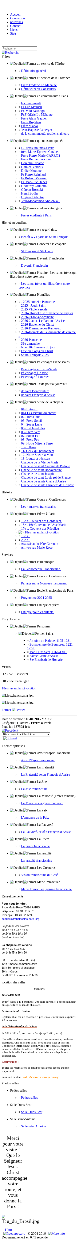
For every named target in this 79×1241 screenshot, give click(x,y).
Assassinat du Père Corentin (40, 543)
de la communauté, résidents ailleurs (45, 133)
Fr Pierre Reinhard (33, 174)
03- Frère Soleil (31, 420)
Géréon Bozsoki (32, 189)
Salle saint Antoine (33, 1126)
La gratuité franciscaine (36, 860)
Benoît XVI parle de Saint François (44, 237)
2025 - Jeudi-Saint (33, 305)
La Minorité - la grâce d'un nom (42, 803)
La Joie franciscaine (34, 789)
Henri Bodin (29, 193)
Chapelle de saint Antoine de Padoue (45, 466)
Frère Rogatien (31, 122)
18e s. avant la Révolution (42, 532)
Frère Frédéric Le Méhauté (39, 85)
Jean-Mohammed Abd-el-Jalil (40, 201)
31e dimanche (30, 343)
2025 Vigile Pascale (34, 309)
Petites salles (29, 1097)
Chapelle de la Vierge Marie (39, 462)
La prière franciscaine (35, 846)
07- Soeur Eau (30, 436)
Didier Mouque (31, 170)
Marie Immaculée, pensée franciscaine (46, 889)
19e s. (25, 536)
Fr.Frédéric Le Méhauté (36, 114)
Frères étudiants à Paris (36, 215)
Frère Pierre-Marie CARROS (40, 155)
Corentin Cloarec (32, 163)
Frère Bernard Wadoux (36, 159)
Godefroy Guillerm (34, 186)
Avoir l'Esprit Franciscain (38, 760)
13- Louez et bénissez (35, 458)
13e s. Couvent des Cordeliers (41, 521)
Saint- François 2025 (35, 355)
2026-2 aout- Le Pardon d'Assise (43, 320)
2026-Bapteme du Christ (37, 324)
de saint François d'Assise (38, 395)
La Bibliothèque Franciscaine (41, 569)
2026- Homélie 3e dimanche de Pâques (47, 313)
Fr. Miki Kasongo (33, 111)
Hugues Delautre (32, 197)
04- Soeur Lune (31, 424)
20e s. (25, 540)
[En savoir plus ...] (58, 1233)
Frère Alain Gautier (34, 118)
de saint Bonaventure (35, 391)
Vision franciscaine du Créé (39, 875)
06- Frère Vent (30, 432)
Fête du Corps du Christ (37, 351)
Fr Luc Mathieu (31, 107)
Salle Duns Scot (31, 1112)
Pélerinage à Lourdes (35, 377)
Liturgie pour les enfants (37, 612)
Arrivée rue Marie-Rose (37, 547)
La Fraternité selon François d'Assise (45, 774)
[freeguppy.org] (14, 1233)
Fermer (7, 710)
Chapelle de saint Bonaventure (41, 470)
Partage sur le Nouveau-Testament (44, 583)
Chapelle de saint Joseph (37, 473)
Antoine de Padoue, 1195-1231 (50, 640)
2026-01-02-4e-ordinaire (37, 317)
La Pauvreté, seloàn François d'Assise (46, 832)
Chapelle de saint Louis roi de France (46, 477)
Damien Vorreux (32, 167)
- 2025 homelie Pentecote (38, 302)
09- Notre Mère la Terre (37, 443)
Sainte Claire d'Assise (44, 656)
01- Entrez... (29, 409)
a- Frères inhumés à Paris (37, 148)
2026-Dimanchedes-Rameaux (41, 328)
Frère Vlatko (29, 126)
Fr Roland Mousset (34, 178)
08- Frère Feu (30, 439)
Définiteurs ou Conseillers (38, 89)
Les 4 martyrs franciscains (38, 506)
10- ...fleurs (28, 447)
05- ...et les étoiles (33, 428)
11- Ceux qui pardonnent (37, 451)
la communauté (31, 103)
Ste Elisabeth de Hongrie (46, 659)
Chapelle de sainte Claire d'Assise (43, 481)
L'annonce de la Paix (35, 817)
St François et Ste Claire (37, 251)
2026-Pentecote (31, 339)
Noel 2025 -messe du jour (38, 347)
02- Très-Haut (30, 417)
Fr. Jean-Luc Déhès (34, 182)
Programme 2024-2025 (37, 597)
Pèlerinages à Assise (34, 373)
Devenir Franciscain (34, 265)
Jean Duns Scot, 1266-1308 (48, 652)
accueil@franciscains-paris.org (20, 918)
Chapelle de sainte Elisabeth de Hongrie (47, 485)
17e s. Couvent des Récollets (40, 528)
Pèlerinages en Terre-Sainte (39, 369)
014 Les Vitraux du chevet (38, 413)
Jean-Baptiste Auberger (36, 130)
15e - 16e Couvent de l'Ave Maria (44, 524)
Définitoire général (33, 71)
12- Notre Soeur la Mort (37, 455)
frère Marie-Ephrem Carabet (40, 151)
